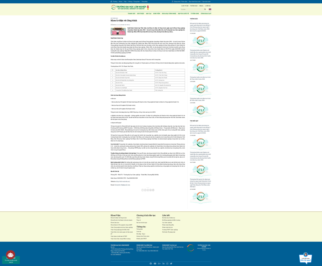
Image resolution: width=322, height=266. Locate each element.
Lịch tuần (185, 6)
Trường (115, 1)
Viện (125, 1)
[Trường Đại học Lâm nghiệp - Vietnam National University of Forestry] (130, 7)
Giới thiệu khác (114, 18)
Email (201, 6)
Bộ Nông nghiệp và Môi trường (171, 220)
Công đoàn (145, 1)
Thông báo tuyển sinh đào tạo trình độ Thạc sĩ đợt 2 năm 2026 (200, 78)
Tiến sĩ (138, 218)
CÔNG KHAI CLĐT (206, 13)
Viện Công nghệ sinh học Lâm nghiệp (122, 227)
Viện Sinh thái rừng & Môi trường (120, 239)
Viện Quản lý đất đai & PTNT (119, 236)
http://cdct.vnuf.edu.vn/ (123, 181)
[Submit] (205, 9)
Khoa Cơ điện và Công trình (119, 218)
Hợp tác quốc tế (183, 13)
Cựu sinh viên (206, 1)
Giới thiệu (140, 13)
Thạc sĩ (139, 220)
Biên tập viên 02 (126, 24)
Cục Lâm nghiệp (167, 222)
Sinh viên (156, 13)
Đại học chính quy (142, 222)
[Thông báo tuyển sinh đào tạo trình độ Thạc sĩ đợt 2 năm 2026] (200, 89)
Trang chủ (131, 13)
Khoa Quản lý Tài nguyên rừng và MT (121, 225)
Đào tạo (148, 13)
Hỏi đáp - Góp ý (141, 234)
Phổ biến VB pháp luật (168, 232)
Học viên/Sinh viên (195, 1)
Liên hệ (207, 6)
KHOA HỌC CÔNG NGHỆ (169, 13)
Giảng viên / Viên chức (180, 1)
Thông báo (194, 6)
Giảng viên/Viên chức (143, 236)
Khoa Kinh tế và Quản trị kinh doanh (121, 220)
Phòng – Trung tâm (134, 1)
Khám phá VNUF (142, 238)
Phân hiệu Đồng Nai (168, 225)
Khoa (120, 1)
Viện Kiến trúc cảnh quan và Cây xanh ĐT (122, 233)
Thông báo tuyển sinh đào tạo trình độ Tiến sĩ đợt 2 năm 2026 (200, 99)
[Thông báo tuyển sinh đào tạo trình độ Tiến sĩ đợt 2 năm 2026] (200, 111)
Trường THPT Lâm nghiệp (170, 229)
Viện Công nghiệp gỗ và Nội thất (120, 229)
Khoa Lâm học (115, 222)
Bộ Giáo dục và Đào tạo (168, 218)
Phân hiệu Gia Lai (167, 227)
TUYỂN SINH (195, 13)
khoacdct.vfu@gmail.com (122, 185)
